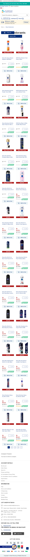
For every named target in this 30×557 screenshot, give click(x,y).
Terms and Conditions (6, 488)
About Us (3, 470)
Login (12, 18)
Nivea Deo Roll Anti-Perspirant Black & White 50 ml (7, 156)
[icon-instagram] (18, 542)
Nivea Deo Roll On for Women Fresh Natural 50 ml (21, 223)
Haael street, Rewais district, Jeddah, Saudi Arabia (15, 508)
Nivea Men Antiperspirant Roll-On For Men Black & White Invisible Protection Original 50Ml (7, 361)
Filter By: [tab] (9, 32)
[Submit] (27, 15)
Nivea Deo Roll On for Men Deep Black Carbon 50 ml (7, 292)
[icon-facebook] (7, 542)
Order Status (4, 468)
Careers (6, 6)
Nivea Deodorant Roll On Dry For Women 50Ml (21, 292)
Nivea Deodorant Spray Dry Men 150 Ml (7, 396)
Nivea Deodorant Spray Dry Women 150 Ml (21, 396)
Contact (3, 495)
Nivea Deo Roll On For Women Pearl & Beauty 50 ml (22, 189)
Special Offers (4, 497)
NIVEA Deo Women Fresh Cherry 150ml (21, 58)
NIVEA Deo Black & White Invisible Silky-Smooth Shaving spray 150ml (21, 124)
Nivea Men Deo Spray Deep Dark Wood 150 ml (21, 430)
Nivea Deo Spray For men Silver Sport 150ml (8, 430)
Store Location (4, 493)
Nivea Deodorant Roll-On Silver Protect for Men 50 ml (7, 124)
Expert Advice (4, 478)
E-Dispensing (4, 491)
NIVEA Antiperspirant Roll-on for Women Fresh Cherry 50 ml (21, 91)
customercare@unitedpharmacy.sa (11, 0)
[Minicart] (23, 18)
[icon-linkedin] (14, 542)
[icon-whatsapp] (21, 542)
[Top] (27, 548)
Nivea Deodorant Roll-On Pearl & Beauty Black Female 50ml (21, 258)
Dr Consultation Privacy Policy (8, 474)
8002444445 (7, 526)
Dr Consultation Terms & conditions (9, 476)
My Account (3, 465)
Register (15, 18)
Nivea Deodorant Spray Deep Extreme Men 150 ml (21, 156)
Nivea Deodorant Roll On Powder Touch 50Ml (7, 91)
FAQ (2, 486)
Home (2, 27)
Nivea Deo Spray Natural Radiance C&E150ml (7, 58)
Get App (2, 6)
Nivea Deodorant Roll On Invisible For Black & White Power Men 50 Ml (8, 223)
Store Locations (14, 6)
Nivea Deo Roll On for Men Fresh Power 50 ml (7, 258)
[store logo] (7, 11)
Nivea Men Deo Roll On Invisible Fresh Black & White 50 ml (21, 361)
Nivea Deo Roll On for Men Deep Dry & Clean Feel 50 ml (7, 327)
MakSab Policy (4, 499)
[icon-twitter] (11, 542)
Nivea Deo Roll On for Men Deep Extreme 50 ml (7, 189)
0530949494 (7, 530)
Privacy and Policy (5, 472)
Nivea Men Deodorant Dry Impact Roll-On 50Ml (22, 327)
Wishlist (20, 18)
